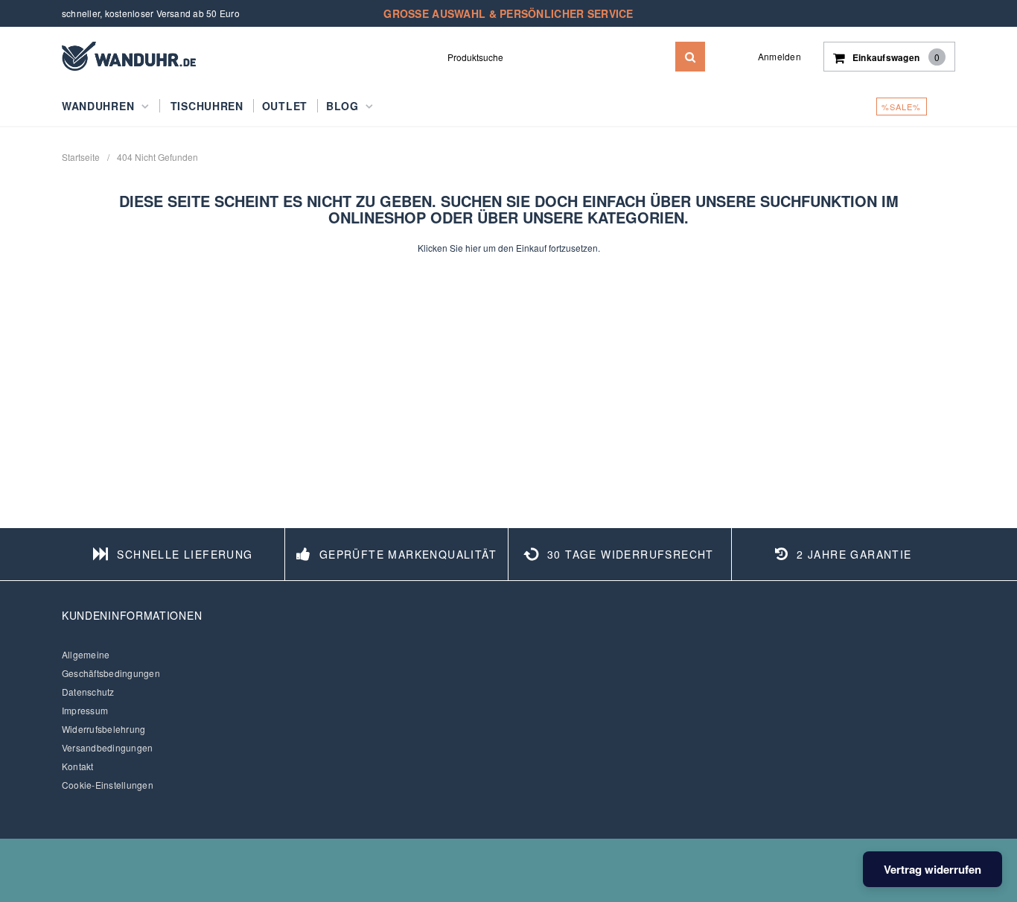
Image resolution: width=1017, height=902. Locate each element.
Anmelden (779, 56)
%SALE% (901, 106)
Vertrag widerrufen (932, 869)
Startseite (81, 156)
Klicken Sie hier (450, 247)
